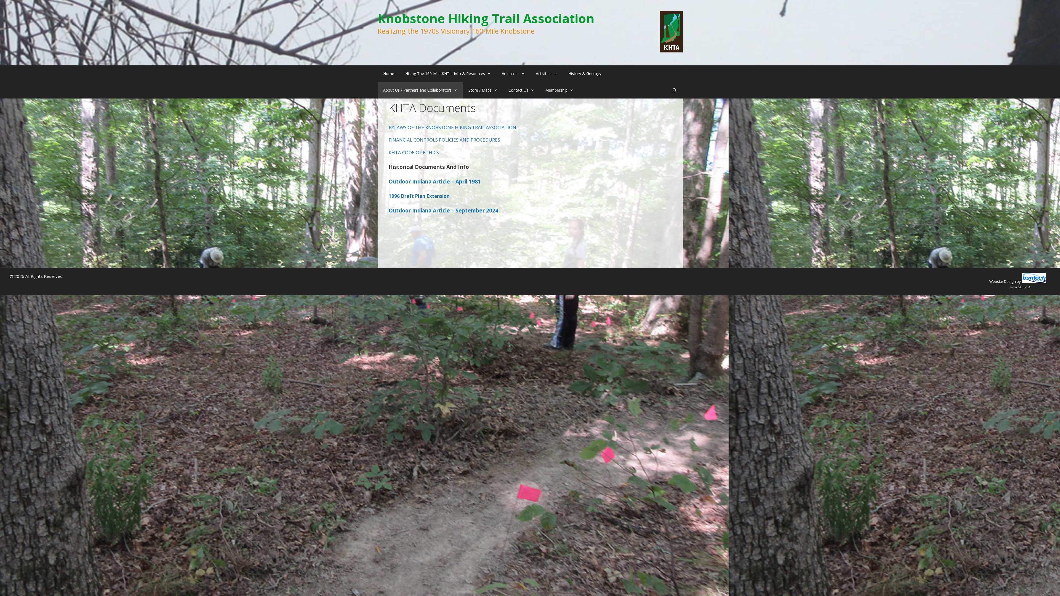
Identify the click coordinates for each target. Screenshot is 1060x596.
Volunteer (510, 73)
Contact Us (518, 90)
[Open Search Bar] (675, 90)
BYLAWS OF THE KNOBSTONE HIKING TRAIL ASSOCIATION (452, 127)
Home (388, 73)
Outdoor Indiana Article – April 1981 (435, 181)
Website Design (1002, 281)
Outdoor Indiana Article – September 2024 (443, 210)
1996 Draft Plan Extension (419, 196)
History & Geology (584, 73)
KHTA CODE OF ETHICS (414, 152)
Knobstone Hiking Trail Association (486, 18)
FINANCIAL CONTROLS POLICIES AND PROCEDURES (444, 140)
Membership (556, 90)
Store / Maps (480, 90)
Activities (544, 73)
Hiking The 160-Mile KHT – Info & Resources (445, 73)
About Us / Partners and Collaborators (417, 90)
